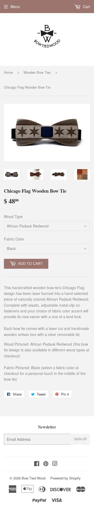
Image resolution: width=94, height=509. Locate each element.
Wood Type (13, 216)
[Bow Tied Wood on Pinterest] (46, 464)
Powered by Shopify (65, 478)
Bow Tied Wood (33, 478)
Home (8, 72)
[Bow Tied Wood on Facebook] (36, 464)
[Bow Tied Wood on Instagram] (54, 464)
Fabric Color (14, 239)
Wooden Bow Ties (37, 72)
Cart (86, 6)
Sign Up (80, 439)
